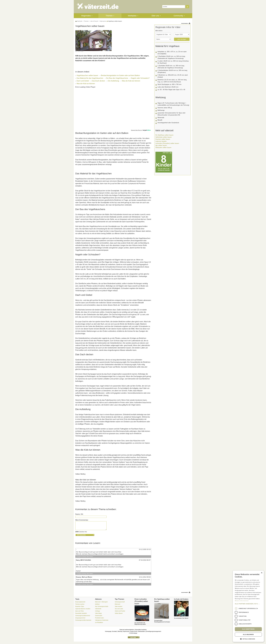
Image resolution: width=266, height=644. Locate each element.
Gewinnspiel (98, 615)
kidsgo (135, 633)
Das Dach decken (98, 81)
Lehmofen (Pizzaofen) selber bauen (167, 143)
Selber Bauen (119, 613)
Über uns (155, 16)
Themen (109, 16)
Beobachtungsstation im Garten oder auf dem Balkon (120, 75)
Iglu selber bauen (161, 145)
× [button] (261, 573)
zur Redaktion (99, 622)
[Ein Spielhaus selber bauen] (162, 611)
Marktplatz (132, 16)
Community (178, 16)
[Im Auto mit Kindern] (182, 608)
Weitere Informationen (242, 601)
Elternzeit (117, 604)
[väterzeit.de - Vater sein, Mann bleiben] (99, 6)
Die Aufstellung (113, 81)
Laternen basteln (161, 141)
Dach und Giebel (83, 81)
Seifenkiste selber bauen (163, 137)
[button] (248, 604)
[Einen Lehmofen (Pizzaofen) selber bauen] (143, 613)
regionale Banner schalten (82, 608)
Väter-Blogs (98, 613)
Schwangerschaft (120, 602)
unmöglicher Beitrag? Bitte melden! (84, 556)
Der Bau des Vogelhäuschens (117, 78)
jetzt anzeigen (182, 39)
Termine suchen (79, 604)
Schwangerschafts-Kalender (83, 620)
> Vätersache (102, 21)
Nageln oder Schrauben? (140, 78)
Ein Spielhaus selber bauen (164, 135)
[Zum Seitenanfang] (133, 637)
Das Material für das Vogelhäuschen (90, 78)
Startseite (79, 21)
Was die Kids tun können (131, 81)
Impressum (126, 631)
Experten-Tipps (79, 606)
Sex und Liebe (119, 608)
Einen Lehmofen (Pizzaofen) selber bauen (141, 601)
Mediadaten (141, 631)
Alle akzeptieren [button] (248, 629)
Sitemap (120, 631)
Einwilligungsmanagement (153, 631)
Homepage (108, 631)
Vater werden (118, 606)
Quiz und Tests (79, 611)
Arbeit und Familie (120, 611)
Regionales (86, 16)
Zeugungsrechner (80, 618)
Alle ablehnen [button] (248, 634)
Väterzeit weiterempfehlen (126, 629)
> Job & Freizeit (93, 21)
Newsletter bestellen (81, 613)
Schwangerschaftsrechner (82, 615)
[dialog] (248, 606)
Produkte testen (99, 618)
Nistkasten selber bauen (163, 147)
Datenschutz (133, 631)
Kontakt (114, 631)
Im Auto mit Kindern (181, 599)
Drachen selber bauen (162, 139)
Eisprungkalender (80, 602)
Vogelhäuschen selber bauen (87, 75)
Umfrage (97, 611)
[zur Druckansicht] (186, 23)
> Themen (86, 21)
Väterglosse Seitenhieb (101, 620)
